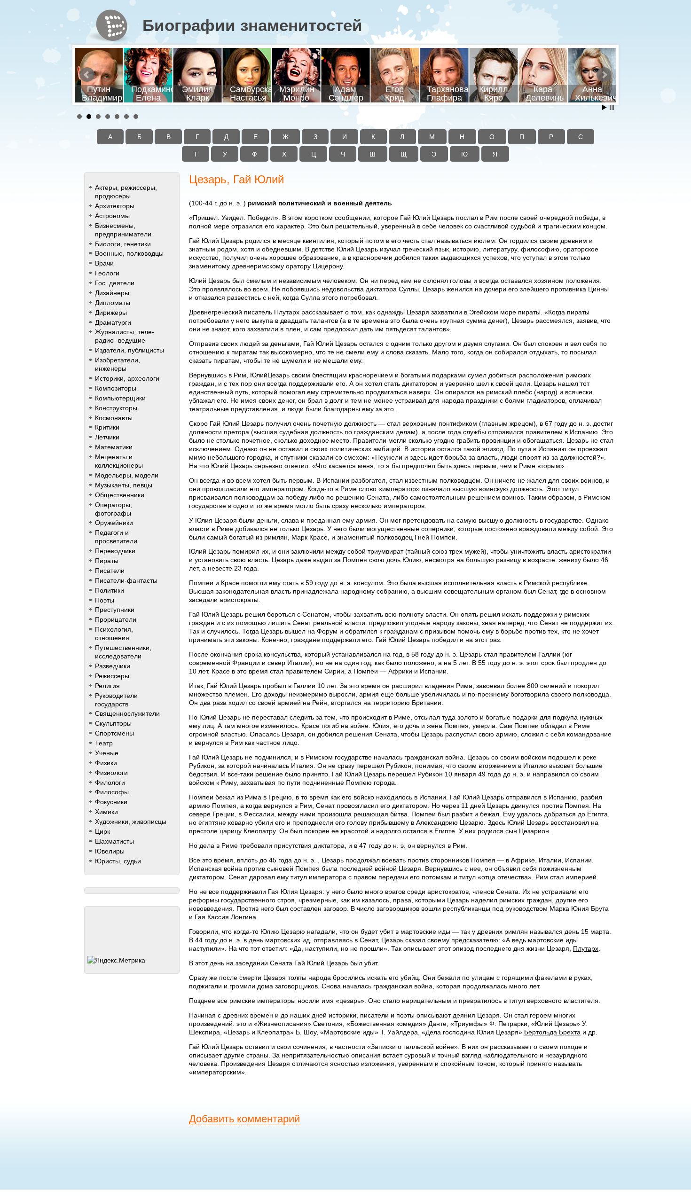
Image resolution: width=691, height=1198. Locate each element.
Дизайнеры (112, 293)
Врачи (104, 263)
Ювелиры (110, 851)
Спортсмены (114, 733)
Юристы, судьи (118, 861)
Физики (106, 763)
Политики (109, 590)
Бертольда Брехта (552, 1032)
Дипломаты (112, 302)
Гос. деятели (114, 283)
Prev (86, 74)
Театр (104, 743)
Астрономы (112, 215)
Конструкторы (116, 408)
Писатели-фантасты (126, 580)
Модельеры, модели (126, 475)
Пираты (106, 560)
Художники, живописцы (130, 821)
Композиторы (115, 388)
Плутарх (585, 948)
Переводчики (115, 551)
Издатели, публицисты (129, 350)
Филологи (110, 782)
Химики (106, 811)
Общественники (119, 495)
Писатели (110, 570)
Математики (114, 447)
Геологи (107, 273)
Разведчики (112, 666)
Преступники (114, 609)
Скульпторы (113, 723)
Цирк (102, 831)
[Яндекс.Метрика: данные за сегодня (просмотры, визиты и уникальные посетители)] (116, 960)
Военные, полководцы (129, 253)
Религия (107, 685)
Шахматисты (114, 841)
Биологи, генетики (123, 244)
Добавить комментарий (244, 1119)
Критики (107, 427)
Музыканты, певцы (123, 485)
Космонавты (114, 418)
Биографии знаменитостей (252, 25)
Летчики (107, 437)
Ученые (106, 753)
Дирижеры (111, 312)
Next (604, 74)
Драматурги (113, 322)
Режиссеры (112, 676)
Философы (112, 792)
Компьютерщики (120, 398)
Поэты (104, 600)
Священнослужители (127, 713)
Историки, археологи (127, 378)
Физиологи (111, 772)
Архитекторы (114, 206)
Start (604, 107)
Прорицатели (115, 619)
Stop (612, 107)
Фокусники (111, 802)
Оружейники (114, 522)
